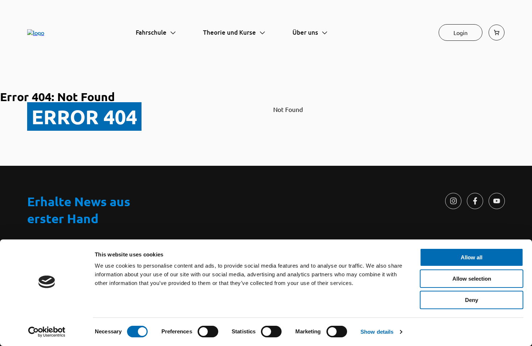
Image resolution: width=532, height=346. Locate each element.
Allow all (471, 257)
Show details (376, 332)
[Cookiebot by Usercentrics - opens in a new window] (47, 331)
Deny (471, 300)
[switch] (208, 331)
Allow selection (471, 279)
